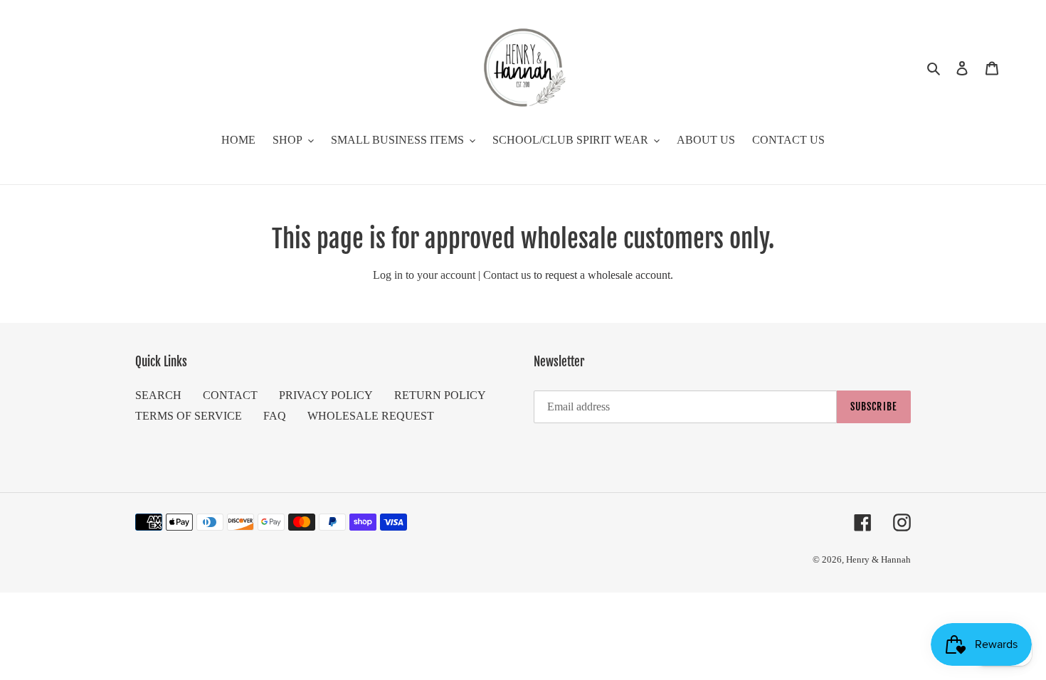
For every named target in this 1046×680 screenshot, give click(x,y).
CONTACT (230, 395)
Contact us (507, 275)
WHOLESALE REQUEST (370, 416)
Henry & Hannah (878, 559)
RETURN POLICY (440, 395)
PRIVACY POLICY (326, 395)
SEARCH (158, 395)
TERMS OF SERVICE (188, 416)
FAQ (274, 416)
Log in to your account (424, 275)
